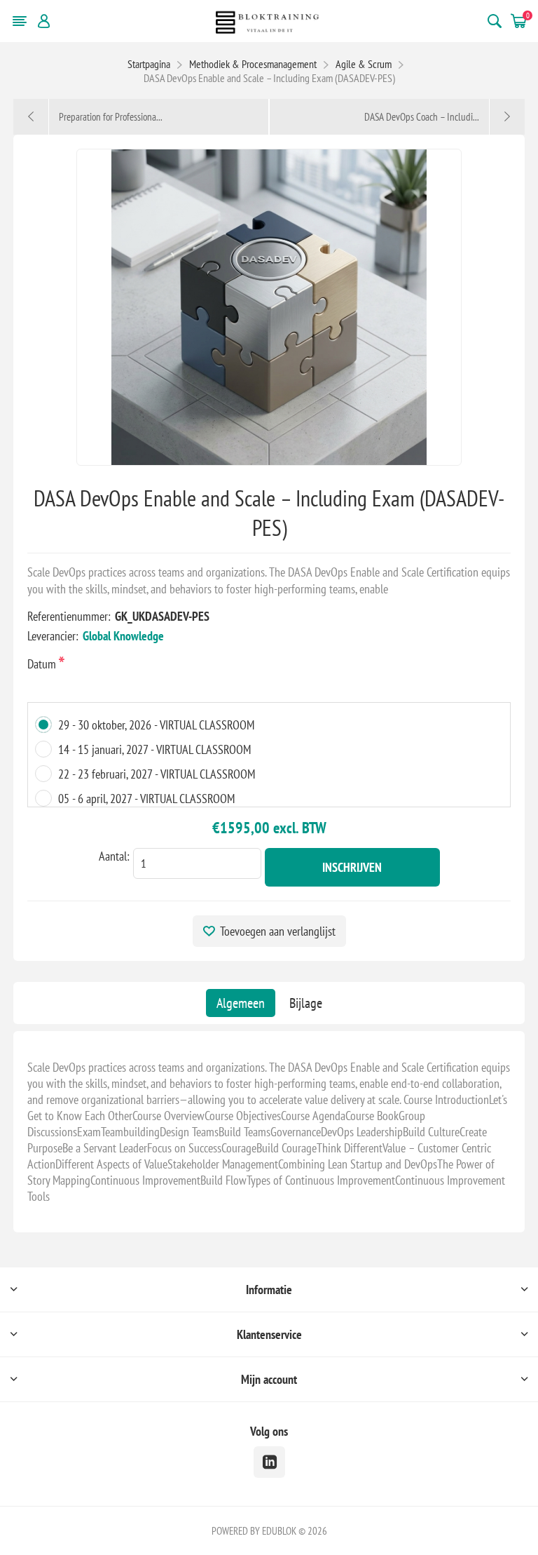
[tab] (240, 1003)
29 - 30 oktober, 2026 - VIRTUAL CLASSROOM (156, 725)
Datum (43, 664)
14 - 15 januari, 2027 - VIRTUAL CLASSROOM (154, 749)
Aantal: (114, 856)
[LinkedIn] (269, 1462)
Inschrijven (352, 867)
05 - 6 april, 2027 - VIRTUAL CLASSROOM (146, 798)
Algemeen (240, 1003)
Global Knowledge (123, 636)
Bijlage (305, 1003)
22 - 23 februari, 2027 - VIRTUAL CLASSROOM (156, 774)
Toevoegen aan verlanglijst (278, 931)
